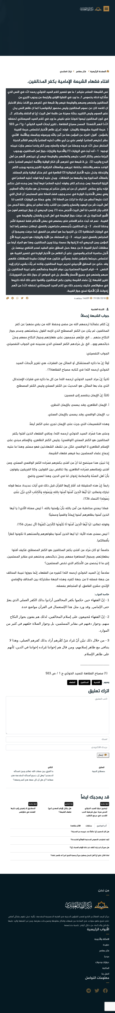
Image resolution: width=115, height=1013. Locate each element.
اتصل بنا (105, 974)
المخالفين (84, 682)
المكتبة (105, 968)
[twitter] (97, 991)
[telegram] (88, 991)
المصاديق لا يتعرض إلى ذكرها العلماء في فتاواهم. (23, 810)
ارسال (100, 755)
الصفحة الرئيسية (98, 72)
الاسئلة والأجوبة (101, 939)
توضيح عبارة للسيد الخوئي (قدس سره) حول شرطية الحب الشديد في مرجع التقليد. (94, 812)
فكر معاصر (81, 72)
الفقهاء (72, 682)
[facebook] (105, 991)
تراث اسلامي (66, 72)
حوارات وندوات (102, 962)
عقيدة (106, 945)
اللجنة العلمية (97, 309)
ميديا (106, 957)
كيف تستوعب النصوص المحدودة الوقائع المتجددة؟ (90, 839)
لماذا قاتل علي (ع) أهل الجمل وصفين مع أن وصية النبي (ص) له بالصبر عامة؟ (80, 855)
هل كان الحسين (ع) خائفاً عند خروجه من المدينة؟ (90, 831)
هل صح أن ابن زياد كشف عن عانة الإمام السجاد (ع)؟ (89, 847)
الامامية (97, 682)
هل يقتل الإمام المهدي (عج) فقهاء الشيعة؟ (59, 810)
